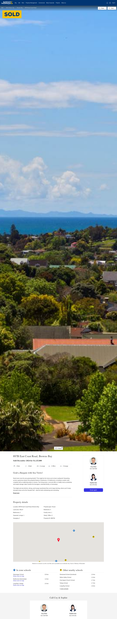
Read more (16, 493)
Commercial (42, 2)
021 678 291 (93, 484)
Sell (19, 2)
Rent (23, 2)
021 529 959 (93, 468)
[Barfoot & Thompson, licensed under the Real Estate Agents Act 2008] (7, 2)
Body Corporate (50, 2)
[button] (58, 540)
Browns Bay (20, 7)
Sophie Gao (93, 482)
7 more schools (64, 588)
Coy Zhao (93, 466)
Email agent (93, 490)
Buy (16, 2)
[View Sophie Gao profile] (93, 477)
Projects (58, 2)
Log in (113, 2)
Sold (2, 7)
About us (63, 2)
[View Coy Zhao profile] (93, 461)
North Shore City (10, 7)
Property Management (31, 2)
